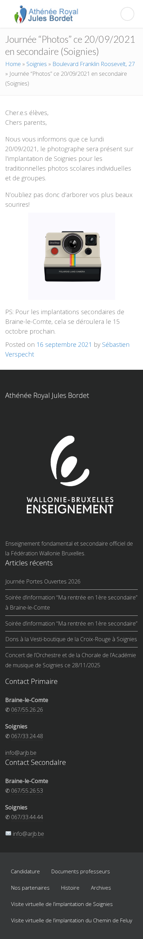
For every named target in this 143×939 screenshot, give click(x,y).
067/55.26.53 (27, 790)
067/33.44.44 (27, 817)
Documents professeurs (80, 871)
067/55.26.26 (27, 709)
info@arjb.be (20, 753)
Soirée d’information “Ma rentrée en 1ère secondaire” (71, 623)
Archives (101, 887)
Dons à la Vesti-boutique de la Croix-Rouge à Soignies (71, 639)
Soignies (36, 64)
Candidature (25, 871)
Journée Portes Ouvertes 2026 (43, 581)
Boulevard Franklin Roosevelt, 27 (93, 64)
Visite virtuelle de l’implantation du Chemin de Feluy (71, 920)
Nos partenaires (30, 887)
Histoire (70, 887)
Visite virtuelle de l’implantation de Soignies (62, 903)
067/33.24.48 (27, 736)
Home (13, 64)
